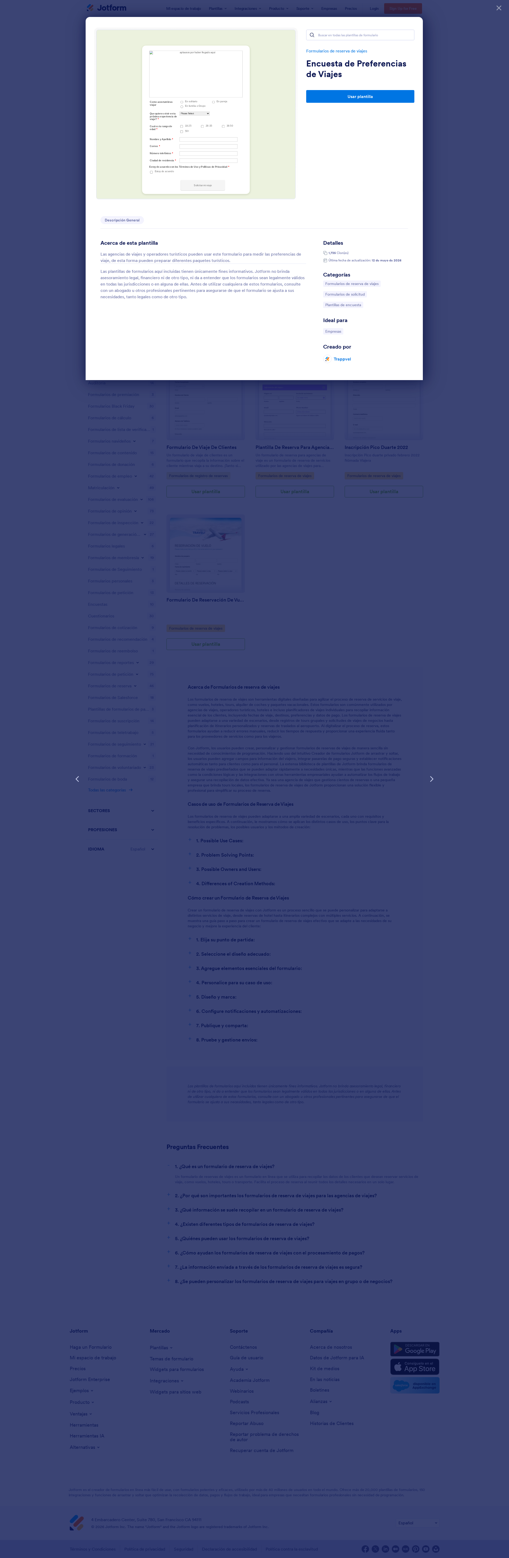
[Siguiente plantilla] (431, 779)
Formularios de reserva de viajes (336, 51)
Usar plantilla (360, 96)
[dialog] (254, 779)
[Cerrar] (499, 8)
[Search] (312, 35)
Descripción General (122, 220)
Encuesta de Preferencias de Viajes (356, 68)
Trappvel (342, 359)
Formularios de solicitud (345, 294)
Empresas (334, 331)
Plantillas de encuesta (343, 304)
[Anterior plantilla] (77, 779)
